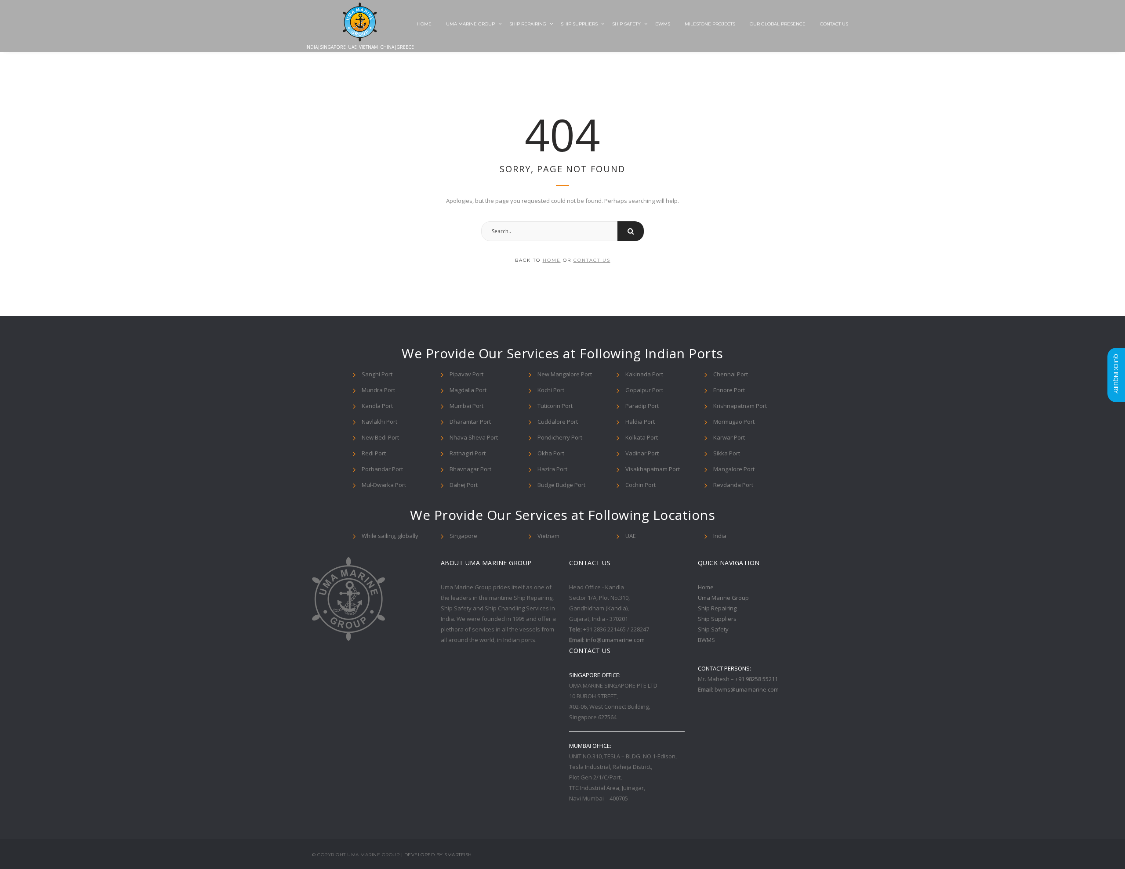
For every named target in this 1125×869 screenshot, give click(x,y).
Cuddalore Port (557, 421)
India (719, 536)
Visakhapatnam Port (652, 469)
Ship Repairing (527, 24)
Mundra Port (378, 390)
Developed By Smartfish (438, 855)
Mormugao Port (734, 421)
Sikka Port (726, 453)
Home (424, 24)
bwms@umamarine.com (747, 689)
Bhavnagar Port (470, 469)
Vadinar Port (642, 453)
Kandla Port (377, 406)
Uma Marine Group (470, 24)
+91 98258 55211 (756, 679)
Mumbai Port (466, 406)
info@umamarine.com (615, 640)
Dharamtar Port (470, 421)
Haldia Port (640, 421)
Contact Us (834, 24)
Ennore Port (729, 390)
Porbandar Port (382, 469)
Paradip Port (642, 406)
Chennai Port (730, 374)
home (552, 260)
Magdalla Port (468, 390)
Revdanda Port (733, 485)
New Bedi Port (380, 437)
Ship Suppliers (579, 24)
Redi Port (374, 453)
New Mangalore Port (564, 374)
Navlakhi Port (379, 421)
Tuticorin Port (555, 406)
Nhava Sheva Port (474, 437)
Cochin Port (640, 485)
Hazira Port (552, 469)
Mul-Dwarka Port (384, 485)
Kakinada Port (644, 374)
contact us (591, 260)
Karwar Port (729, 437)
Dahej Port (464, 485)
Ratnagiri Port (468, 453)
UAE (630, 536)
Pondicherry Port (559, 437)
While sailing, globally (390, 536)
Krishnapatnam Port (740, 406)
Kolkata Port (641, 437)
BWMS (662, 24)
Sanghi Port (377, 374)
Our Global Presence (778, 24)
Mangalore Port (734, 469)
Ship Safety (626, 24)
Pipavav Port (466, 374)
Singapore (463, 536)
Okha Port (550, 453)
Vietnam (548, 536)
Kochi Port (550, 390)
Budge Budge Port (561, 485)
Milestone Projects (710, 24)
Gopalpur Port (644, 390)
